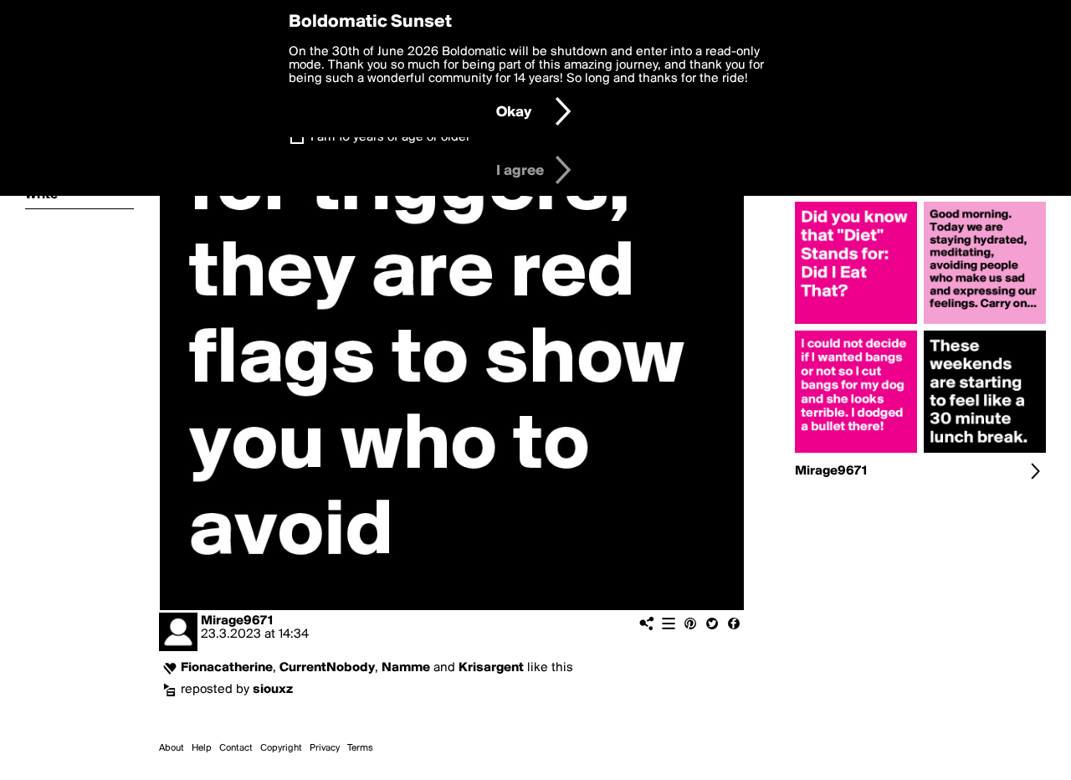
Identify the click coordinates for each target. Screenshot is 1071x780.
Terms (360, 748)
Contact (236, 748)
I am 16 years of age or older (390, 137)
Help (202, 748)
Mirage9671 (237, 621)
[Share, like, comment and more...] (856, 324)
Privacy (325, 748)
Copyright (281, 748)
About (171, 748)
